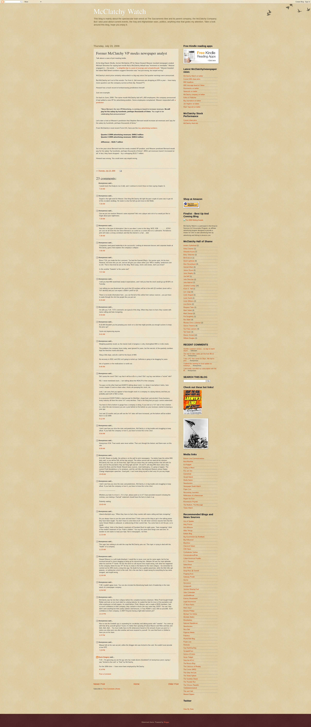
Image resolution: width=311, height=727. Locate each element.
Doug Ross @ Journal (191, 571)
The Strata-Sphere (189, 676)
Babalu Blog (187, 534)
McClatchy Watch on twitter (193, 76)
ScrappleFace (188, 651)
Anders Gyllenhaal (189, 245)
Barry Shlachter (188, 255)
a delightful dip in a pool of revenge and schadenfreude (138, 68)
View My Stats (188, 709)
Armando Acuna (189, 252)
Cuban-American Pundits (192, 558)
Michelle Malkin (188, 617)
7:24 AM (102, 189)
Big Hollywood (188, 540)
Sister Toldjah (188, 657)
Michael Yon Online (190, 614)
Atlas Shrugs (188, 530)
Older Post (173, 684)
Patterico (186, 636)
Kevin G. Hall (188, 289)
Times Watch (188, 508)
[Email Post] (120, 171)
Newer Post (99, 684)
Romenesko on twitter (191, 88)
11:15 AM (102, 535)
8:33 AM (102, 315)
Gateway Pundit (189, 577)
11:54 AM (102, 590)
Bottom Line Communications (193, 458)
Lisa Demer (187, 304)
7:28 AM (102, 204)
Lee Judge (187, 292)
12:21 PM (102, 614)
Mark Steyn (187, 608)
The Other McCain (189, 673)
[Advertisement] (201, 143)
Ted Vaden (187, 332)
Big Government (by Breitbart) (193, 537)
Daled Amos (187, 564)
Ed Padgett (187, 465)
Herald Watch (188, 477)
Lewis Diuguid (188, 295)
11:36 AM (102, 575)
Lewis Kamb (187, 298)
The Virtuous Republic (191, 685)
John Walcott (188, 282)
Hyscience (187, 583)
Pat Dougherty (188, 316)
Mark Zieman (188, 313)
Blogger (166, 722)
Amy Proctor (187, 524)
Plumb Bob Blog (189, 639)
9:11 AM (102, 419)
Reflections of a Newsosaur (193, 495)
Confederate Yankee (190, 552)
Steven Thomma (189, 326)
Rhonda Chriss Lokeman (192, 323)
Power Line (187, 642)
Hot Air (185, 580)
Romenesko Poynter (190, 502)
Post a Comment (105, 674)
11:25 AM (102, 549)
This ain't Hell (188, 691)
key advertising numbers (147, 128)
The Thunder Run (189, 682)
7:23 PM (102, 650)
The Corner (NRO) (189, 669)
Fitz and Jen (187, 471)
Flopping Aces (188, 574)
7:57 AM (102, 272)
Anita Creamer (188, 249)
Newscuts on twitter (190, 91)
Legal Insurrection (189, 602)
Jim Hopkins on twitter (191, 104)
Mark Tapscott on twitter (191, 107)
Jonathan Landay (189, 286)
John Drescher (188, 279)
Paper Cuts (187, 489)
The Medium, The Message (193, 505)
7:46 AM (102, 251)
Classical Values (189, 546)
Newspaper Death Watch (192, 486)
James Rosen (188, 270)
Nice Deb (186, 629)
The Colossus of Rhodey (192, 666)
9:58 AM (102, 448)
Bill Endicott (187, 258)
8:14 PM (102, 669)
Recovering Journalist (191, 492)
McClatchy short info (190, 123)
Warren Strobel (188, 335)
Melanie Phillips (188, 611)
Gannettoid (187, 474)
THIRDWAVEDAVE (190, 688)
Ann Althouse (188, 527)
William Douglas (189, 338)
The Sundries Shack (190, 679)
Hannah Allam (188, 267)
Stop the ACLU (188, 660)
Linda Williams (188, 301)
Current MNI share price (191, 79)
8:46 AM (102, 367)
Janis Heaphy (188, 273)
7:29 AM (102, 219)
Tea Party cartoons (190, 329)
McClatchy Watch (120, 11)
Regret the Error (189, 499)
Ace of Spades (188, 521)
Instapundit (187, 586)
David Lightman (188, 261)
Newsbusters (188, 483)
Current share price (190, 120)
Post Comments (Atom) (111, 689)
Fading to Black (188, 468)
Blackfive (186, 543)
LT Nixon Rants (188, 605)
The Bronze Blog (189, 663)
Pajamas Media (188, 632)
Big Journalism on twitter (192, 101)
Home (136, 684)
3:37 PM (102, 635)
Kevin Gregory (104, 657)
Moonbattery (187, 620)
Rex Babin (187, 320)
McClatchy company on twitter (194, 94)
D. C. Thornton (188, 561)
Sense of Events (189, 654)
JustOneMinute (188, 595)
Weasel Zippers (188, 694)
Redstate (186, 645)
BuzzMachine (188, 461)
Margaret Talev (188, 307)
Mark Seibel (187, 310)
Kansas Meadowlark (190, 598)
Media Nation (188, 480)
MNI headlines (188, 82)
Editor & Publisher (189, 97)
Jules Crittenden (189, 592)
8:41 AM (102, 334)
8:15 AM (102, 300)
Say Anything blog (189, 648)
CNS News (187, 549)
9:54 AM (102, 433)
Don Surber (187, 568)
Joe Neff (186, 276)
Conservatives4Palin (190, 555)
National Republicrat (190, 623)
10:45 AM (102, 474)
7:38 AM (102, 236)
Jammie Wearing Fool (191, 589)
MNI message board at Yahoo (193, 85)
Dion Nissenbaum (189, 264)
